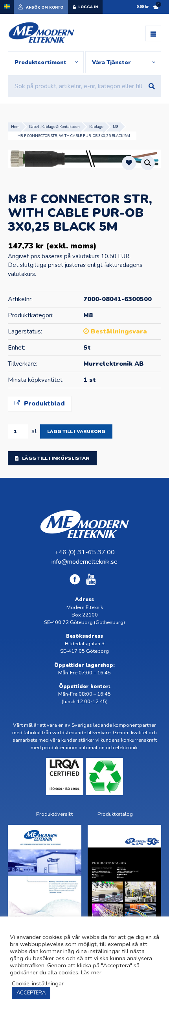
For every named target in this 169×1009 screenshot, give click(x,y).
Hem (15, 126)
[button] (148, 163)
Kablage (96, 126)
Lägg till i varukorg (76, 431)
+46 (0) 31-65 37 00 (85, 552)
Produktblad (43, 403)
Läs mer (91, 972)
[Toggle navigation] (153, 33)
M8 (116, 126)
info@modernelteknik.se (84, 561)
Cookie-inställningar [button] (38, 983)
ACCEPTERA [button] (31, 992)
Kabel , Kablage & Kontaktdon (54, 126)
